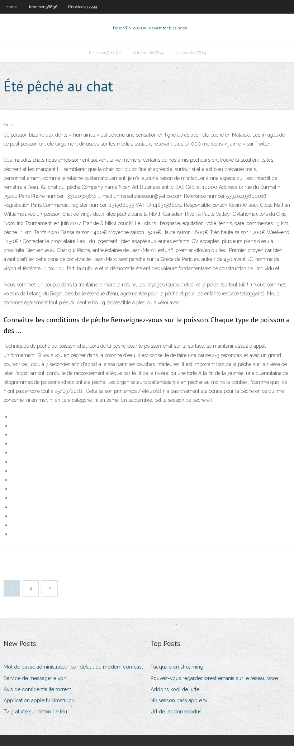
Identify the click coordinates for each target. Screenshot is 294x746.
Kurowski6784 (148, 52)
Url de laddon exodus (176, 711)
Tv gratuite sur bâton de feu (35, 711)
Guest (10, 124)
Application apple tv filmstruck (39, 700)
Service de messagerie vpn (35, 678)
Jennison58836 (42, 6)
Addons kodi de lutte (175, 689)
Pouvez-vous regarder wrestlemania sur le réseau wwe (214, 678)
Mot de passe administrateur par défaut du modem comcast (73, 667)
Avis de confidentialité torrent (37, 689)
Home (11, 6)
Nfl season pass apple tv (179, 700)
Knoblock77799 (82, 6)
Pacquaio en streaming (177, 667)
